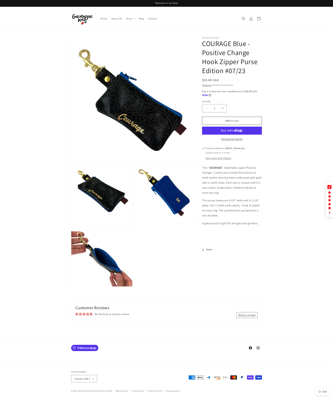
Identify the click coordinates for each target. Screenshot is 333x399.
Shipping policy (173, 391)
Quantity (206, 101)
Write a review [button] (247, 315)
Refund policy (122, 391)
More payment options (232, 139)
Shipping (206, 85)
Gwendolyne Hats (86, 391)
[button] (130, 18)
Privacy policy (137, 391)
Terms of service (155, 391)
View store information (218, 157)
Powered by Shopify (103, 391)
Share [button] (209, 249)
